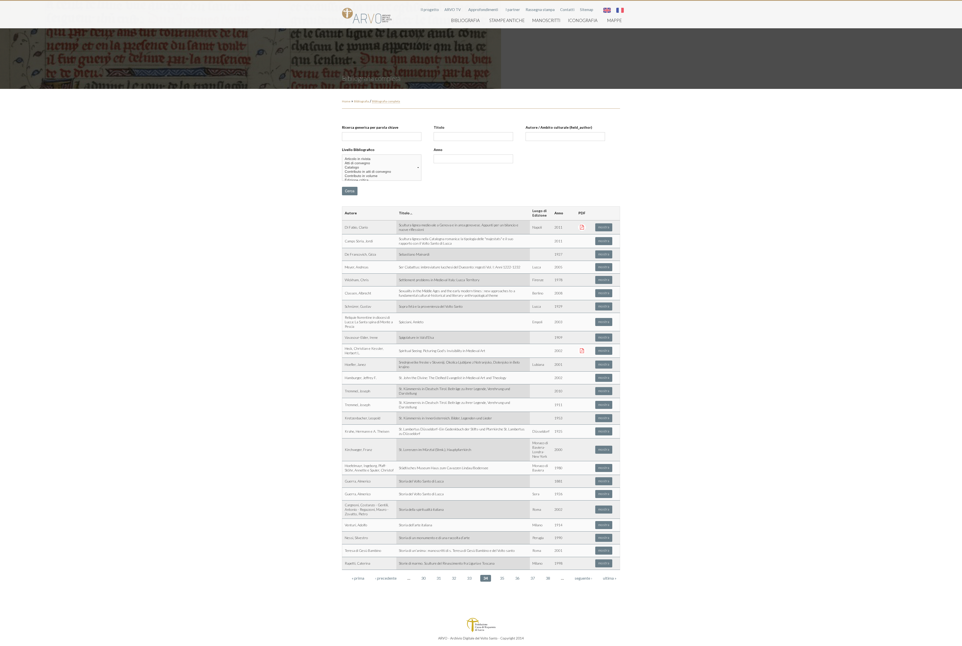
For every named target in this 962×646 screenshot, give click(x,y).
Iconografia (582, 20)
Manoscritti (546, 20)
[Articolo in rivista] (381, 159)
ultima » (610, 578)
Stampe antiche (507, 20)
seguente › (583, 578)
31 (438, 578)
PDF (581, 213)
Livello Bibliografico (358, 149)
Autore (351, 213)
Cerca (349, 190)
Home (346, 101)
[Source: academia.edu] (582, 227)
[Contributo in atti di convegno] (381, 172)
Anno (438, 149)
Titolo (439, 127)
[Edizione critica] (381, 180)
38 (548, 578)
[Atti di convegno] (381, 163)
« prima (358, 578)
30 (423, 578)
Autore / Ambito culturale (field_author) (559, 127)
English (607, 10)
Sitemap (586, 9)
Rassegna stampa (540, 9)
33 (469, 578)
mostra (603, 227)
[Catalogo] (381, 167)
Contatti (567, 9)
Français (620, 10)
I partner (513, 9)
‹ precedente (386, 578)
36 (517, 578)
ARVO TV (452, 9)
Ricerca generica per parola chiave (370, 127)
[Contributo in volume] (381, 176)
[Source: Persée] (582, 350)
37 (532, 578)
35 (502, 578)
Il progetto (430, 9)
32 (454, 578)
